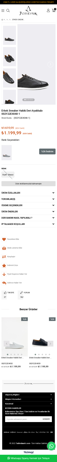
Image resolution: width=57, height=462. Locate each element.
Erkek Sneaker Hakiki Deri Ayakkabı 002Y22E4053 (40, 358)
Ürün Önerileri (9, 211)
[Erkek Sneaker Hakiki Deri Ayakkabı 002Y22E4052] (14, 337)
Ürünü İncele (20, 343)
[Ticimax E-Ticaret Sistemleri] (28, 452)
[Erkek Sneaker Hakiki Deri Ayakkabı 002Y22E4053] (42, 337)
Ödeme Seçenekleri (11, 205)
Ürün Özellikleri (10, 193)
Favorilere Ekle (14, 343)
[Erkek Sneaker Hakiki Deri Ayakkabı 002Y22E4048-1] (7, 152)
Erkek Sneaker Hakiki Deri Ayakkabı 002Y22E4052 (12, 358)
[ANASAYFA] (4, 20)
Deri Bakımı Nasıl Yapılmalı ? (16, 218)
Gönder (46, 419)
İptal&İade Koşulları (13, 224)
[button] (25, 100)
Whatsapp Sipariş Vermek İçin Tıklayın (30, 458)
